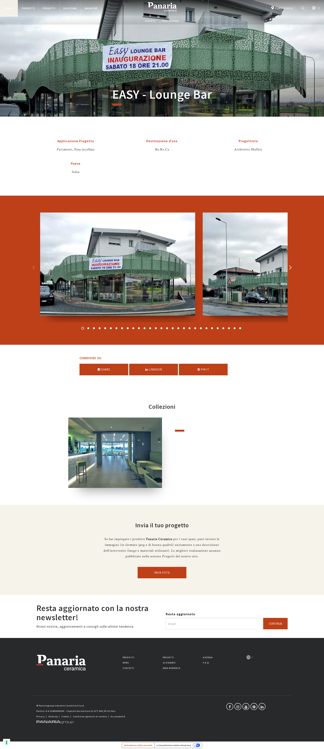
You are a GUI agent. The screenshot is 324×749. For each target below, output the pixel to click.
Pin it (204, 369)
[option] (117, 267)
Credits (65, 716)
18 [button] (178, 328)
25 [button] (217, 328)
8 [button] (122, 328)
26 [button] (223, 328)
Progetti (168, 657)
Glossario (169, 662)
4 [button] (99, 328)
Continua (275, 623)
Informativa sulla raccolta (138, 745)
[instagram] (237, 706)
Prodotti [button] (28, 8)
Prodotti (128, 657)
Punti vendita (283, 8)
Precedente (33, 267)
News (126, 662)
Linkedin (155, 369)
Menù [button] (10, 8)
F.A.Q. (206, 662)
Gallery (150, 21)
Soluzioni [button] (70, 8)
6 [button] (111, 328)
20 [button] (189, 328)
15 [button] (161, 328)
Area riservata (172, 668)
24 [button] (212, 328)
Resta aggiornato (180, 614)
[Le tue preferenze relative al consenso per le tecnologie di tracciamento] (6, 742)
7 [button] (116, 328)
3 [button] (94, 328)
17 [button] (172, 328)
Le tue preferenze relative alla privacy (173, 745)
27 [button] (229, 328)
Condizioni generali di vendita (90, 716)
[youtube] (245, 706)
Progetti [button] (49, 8)
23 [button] (206, 328)
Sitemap (53, 716)
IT (318, 8)
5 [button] (105, 328)
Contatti (128, 668)
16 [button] (167, 328)
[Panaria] (162, 12)
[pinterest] (253, 706)
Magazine (91, 8)
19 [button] (184, 328)
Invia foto (162, 572)
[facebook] (229, 706)
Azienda (208, 657)
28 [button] (234, 328)
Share (105, 369)
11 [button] (139, 328)
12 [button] (144, 328)
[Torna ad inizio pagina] (318, 743)
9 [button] (127, 328)
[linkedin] (262, 706)
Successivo (290, 267)
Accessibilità (118, 716)
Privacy (40, 716)
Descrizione (170, 21)
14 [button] (155, 328)
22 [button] (201, 328)
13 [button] (150, 328)
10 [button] (133, 328)
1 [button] (82, 328)
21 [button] (195, 328)
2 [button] (88, 328)
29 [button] (240, 328)
